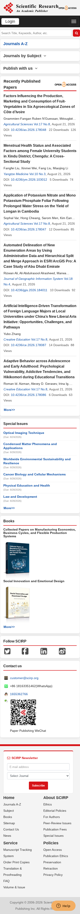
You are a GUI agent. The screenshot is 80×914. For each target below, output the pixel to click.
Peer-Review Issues (57, 823)
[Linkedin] (43, 651)
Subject (8, 810)
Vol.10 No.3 (37, 174)
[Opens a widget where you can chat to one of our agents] (63, 906)
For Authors (51, 817)
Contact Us (11, 829)
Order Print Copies (16, 862)
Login (10, 21)
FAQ (6, 881)
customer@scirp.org (24, 678)
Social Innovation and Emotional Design (33, 581)
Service (10, 843)
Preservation (52, 862)
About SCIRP (55, 797)
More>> (9, 410)
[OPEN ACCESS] (67, 7)
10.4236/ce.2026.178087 (28, 345)
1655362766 (19, 694)
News (7, 835)
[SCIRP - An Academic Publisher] (30, 7)
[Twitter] (7, 651)
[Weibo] (62, 651)
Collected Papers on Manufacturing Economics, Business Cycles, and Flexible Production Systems (39, 533)
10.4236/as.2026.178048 (28, 130)
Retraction (50, 868)
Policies (50, 843)
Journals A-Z (12, 804)
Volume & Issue (14, 887)
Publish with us (19, 68)
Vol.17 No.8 (42, 124)
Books (7, 817)
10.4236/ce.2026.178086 (28, 395)
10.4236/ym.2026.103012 (29, 179)
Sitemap (9, 823)
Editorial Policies (54, 810)
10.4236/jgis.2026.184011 (29, 290)
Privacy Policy (53, 874)
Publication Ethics (55, 856)
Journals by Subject (23, 56)
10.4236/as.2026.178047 (28, 229)
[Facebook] (25, 651)
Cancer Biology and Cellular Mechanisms (34, 474)
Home (8, 797)
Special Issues (53, 835)
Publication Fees (55, 829)
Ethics (47, 804)
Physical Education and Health (26, 485)
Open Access (52, 849)
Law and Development (20, 496)
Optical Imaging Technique (23, 433)
